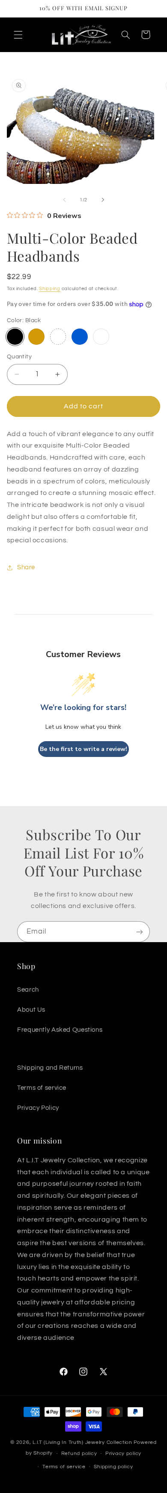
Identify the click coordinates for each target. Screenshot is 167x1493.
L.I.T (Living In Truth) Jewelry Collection (82, 1442)
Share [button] (26, 567)
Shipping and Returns (50, 1068)
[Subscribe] (139, 931)
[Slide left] (64, 199)
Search (28, 990)
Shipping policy (113, 1466)
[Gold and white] (36, 337)
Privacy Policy (38, 1108)
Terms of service (41, 1088)
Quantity (19, 357)
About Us (31, 1010)
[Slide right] (102, 199)
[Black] (15, 337)
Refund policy (79, 1453)
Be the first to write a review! (83, 749)
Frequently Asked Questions (59, 1030)
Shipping (49, 288)
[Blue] (80, 337)
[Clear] (101, 337)
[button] (18, 34)
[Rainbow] (58, 337)
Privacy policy (123, 1453)
